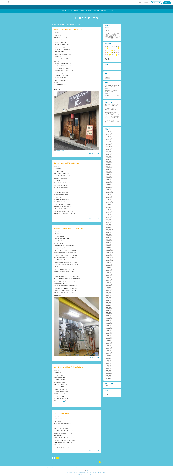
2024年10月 (108, 167)
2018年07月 (108, 292)
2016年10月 (108, 323)
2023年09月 (108, 189)
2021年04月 (108, 237)
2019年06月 (108, 274)
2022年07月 (108, 212)
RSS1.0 (107, 393)
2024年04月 (108, 177)
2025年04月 (108, 157)
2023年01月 (108, 202)
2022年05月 (108, 215)
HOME (58, 10)
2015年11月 (108, 338)
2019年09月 (108, 269)
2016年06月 (108, 330)
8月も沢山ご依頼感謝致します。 (112, 112)
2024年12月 (108, 164)
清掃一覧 (70, 10)
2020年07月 (108, 252)
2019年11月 (108, 265)
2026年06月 (108, 134)
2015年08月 (108, 343)
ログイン (108, 385)
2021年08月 (108, 230)
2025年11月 (108, 146)
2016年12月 (108, 322)
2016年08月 (108, 327)
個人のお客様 (111, 10)
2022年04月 (108, 217)
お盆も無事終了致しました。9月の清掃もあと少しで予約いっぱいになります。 (112, 105)
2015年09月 (108, 342)
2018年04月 (108, 297)
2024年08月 (108, 171)
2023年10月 (108, 187)
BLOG (134, 2)
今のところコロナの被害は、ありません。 (66, 163)
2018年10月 (108, 287)
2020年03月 (108, 259)
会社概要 (146, 2)
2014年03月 (108, 368)
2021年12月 (108, 224)
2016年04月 (108, 332)
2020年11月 (108, 245)
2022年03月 (108, 219)
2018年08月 (108, 290)
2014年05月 (108, 365)
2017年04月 (108, 315)
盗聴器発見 (103, 10)
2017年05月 (108, 313)
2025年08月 (108, 151)
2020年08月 (108, 250)
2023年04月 (108, 197)
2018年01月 (108, 302)
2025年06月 (108, 154)
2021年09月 (108, 229)
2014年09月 (108, 360)
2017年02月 (108, 318)
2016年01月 (108, 335)
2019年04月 (108, 277)
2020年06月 (108, 254)
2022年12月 (108, 204)
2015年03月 (108, 350)
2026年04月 (108, 137)
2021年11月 (108, 225)
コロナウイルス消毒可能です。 (63, 413)
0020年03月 (108, 376)
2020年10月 (108, 247)
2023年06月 (108, 194)
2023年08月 (108, 191)
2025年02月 (108, 161)
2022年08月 (108, 210)
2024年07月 (108, 172)
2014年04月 (108, 366)
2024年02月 (108, 181)
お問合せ (167, 2)
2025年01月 (108, 162)
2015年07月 (108, 345)
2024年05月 (108, 176)
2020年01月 (108, 262)
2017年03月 (108, 317)
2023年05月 (108, 196)
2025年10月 (108, 147)
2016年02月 (108, 333)
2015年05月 (108, 347)
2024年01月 (108, 182)
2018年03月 (108, 298)
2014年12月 (108, 355)
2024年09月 (108, 169)
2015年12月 (108, 337)
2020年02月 (108, 260)
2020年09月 (108, 249)
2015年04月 (108, 348)
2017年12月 (108, 303)
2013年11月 (108, 373)
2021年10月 (108, 227)
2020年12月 (108, 244)
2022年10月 (108, 207)
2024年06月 (108, 174)
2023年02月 (108, 201)
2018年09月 (108, 288)
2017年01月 (108, 320)
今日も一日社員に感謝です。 (111, 109)
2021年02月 (108, 240)
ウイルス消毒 (89, 10)
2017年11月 (108, 305)
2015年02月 (108, 352)
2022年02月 (108, 220)
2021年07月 (108, 232)
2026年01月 (108, 142)
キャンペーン (156, 2)
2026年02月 (108, 141)
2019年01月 (108, 282)
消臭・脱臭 (96, 10)
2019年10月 (108, 267)
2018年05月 (108, 295)
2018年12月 (108, 284)
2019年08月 (108, 270)
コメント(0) (96, 153)
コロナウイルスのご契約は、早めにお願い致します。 (70, 367)
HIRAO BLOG (86, 18)
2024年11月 (108, 166)
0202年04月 (108, 375)
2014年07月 (108, 363)
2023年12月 (108, 184)
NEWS (139, 2)
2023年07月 (108, 192)
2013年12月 (108, 371)
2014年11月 (108, 357)
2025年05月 (108, 156)
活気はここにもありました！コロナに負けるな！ (68, 29)
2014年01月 (108, 370)
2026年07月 (108, 133)
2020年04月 (108, 257)
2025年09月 (108, 149)
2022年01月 (108, 222)
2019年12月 (108, 264)
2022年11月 (108, 206)
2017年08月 (108, 308)
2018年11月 (108, 285)
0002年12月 (108, 378)
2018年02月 (108, 300)
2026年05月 (108, 136)
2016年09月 (108, 325)
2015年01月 (108, 353)
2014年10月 (108, 358)
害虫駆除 (82, 10)
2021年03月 (108, 239)
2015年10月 (108, 340)
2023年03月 (108, 199)
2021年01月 (108, 242)
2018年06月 (108, 293)
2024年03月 (108, 179)
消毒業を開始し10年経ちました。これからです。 (69, 228)
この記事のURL (90, 153)
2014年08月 (108, 361)
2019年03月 (108, 279)
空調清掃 (76, 10)
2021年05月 (108, 235)
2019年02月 (108, 280)
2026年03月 (108, 139)
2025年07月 (108, 152)
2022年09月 (108, 209)
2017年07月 (108, 310)
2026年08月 (108, 131)
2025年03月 (108, 159)
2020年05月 (108, 255)
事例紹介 (64, 10)
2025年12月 (108, 144)
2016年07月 (108, 328)
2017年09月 (108, 307)
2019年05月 (108, 275)
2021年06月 (108, 234)
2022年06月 (108, 214)
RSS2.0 (107, 394)
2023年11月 (108, 186)
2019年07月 (108, 272)
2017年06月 (108, 312)
